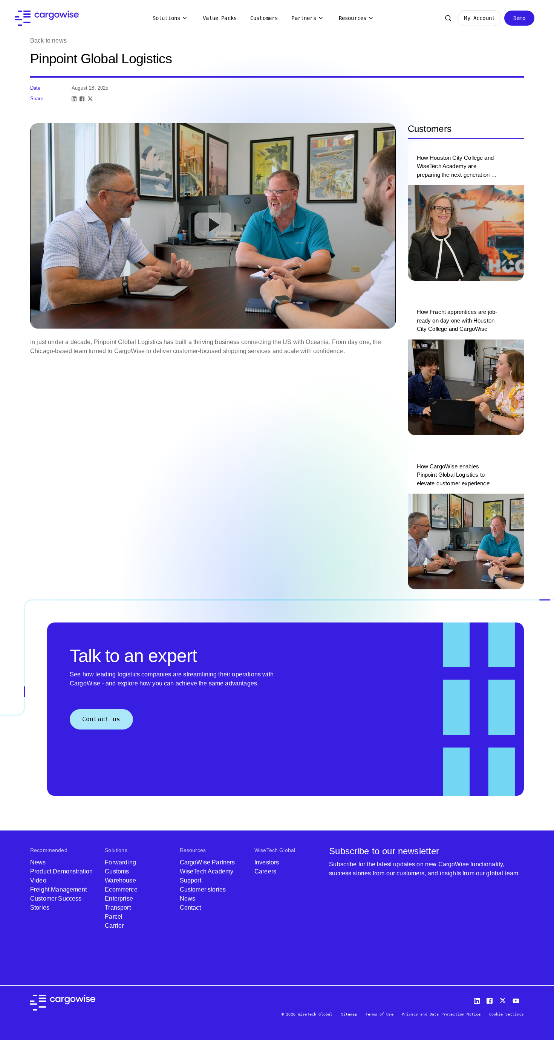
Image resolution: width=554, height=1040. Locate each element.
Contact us (101, 719)
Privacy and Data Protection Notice (441, 1014)
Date (35, 88)
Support (190, 880)
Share (36, 98)
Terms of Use (379, 1014)
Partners (303, 18)
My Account (479, 18)
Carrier (114, 925)
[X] (90, 98)
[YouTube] (517, 999)
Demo (519, 18)
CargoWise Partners (207, 862)
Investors (266, 862)
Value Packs (220, 18)
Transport (117, 907)
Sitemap (349, 1014)
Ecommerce (121, 889)
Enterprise (119, 898)
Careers (265, 871)
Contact (190, 907)
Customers (264, 18)
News (38, 862)
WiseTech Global (274, 850)
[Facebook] (82, 98)
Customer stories (203, 889)
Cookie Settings (506, 1014)
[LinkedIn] (74, 98)
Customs (117, 871)
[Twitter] (503, 999)
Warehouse (120, 880)
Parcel (113, 916)
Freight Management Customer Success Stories (58, 898)
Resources (352, 18)
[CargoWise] (47, 18)
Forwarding (120, 862)
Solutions (166, 18)
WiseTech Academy (207, 871)
